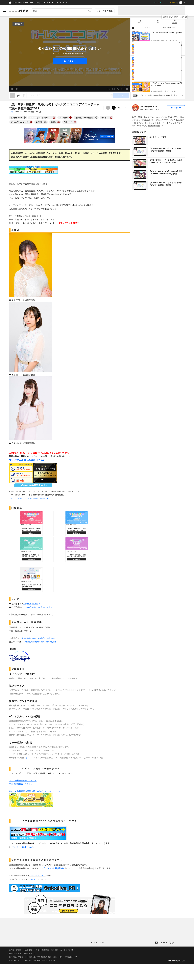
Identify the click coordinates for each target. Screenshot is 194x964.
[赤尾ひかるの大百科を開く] (75, 122)
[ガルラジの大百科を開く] (111, 117)
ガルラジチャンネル (149, 106)
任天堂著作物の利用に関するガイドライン (41, 960)
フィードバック (166, 942)
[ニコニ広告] (18, 95)
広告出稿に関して (16, 960)
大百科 (42, 2)
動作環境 (45, 950)
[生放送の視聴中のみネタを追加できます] (12, 95)
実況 (48, 2)
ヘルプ (36, 950)
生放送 (26, 2)
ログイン (157, 2)
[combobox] (62, 11)
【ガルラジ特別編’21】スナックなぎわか (166, 32)
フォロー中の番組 (104, 11)
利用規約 (54, 950)
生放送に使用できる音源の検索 (39, 957)
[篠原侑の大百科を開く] (58, 122)
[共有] (119, 108)
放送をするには (29, 953)
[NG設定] (133, 27)
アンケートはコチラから (23, 847)
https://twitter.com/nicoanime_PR (40, 641)
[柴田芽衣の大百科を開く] (45, 122)
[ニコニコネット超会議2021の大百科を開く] (54, 117)
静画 (20, 2)
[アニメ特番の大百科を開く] (70, 117)
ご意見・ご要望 (15, 950)
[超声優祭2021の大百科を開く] (25, 117)
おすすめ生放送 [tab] (169, 27)
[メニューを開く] (4, 11)
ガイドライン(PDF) (67, 950)
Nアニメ (55, 2)
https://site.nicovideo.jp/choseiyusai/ (38, 638)
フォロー (71, 61)
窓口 (27, 757)
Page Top (97, 942)
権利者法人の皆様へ (16, 957)
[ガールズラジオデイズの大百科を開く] (31, 122)
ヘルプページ (33, 879)
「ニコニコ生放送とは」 (37, 875)
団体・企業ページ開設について (65, 957)
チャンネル (34, 2)
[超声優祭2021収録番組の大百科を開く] (96, 117)
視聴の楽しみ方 (15, 953)
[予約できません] (108, 108)
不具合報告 (27, 950)
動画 (15, 2)
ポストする (114, 108)
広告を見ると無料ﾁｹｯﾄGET (173, 17)
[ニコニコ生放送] (18, 11)
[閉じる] (185, 17)
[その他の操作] (125, 108)
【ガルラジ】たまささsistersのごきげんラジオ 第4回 (166, 84)
